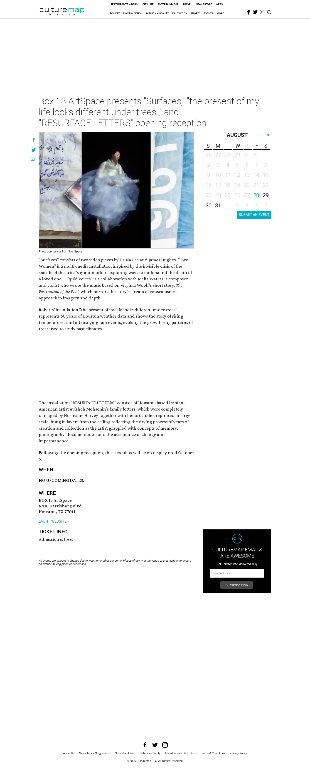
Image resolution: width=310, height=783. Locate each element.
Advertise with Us (175, 753)
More (220, 13)
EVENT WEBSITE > (54, 521)
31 (218, 205)
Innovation (179, 13)
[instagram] (262, 12)
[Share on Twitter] (34, 150)
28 (256, 195)
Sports (196, 13)
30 (209, 205)
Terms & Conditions (213, 753)
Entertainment (168, 4)
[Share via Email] (32, 159)
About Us (68, 753)
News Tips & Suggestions (95, 753)
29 (266, 195)
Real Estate (204, 4)
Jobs (194, 753)
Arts (219, 4)
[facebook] (248, 12)
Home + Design (133, 13)
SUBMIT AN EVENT (254, 215)
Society (115, 13)
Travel (187, 4)
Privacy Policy (238, 753)
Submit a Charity (150, 753)
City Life (147, 4)
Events (208, 13)
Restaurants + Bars (124, 4)
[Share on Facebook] (34, 140)
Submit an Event (125, 753)
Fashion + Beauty (157, 13)
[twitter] (255, 12)
